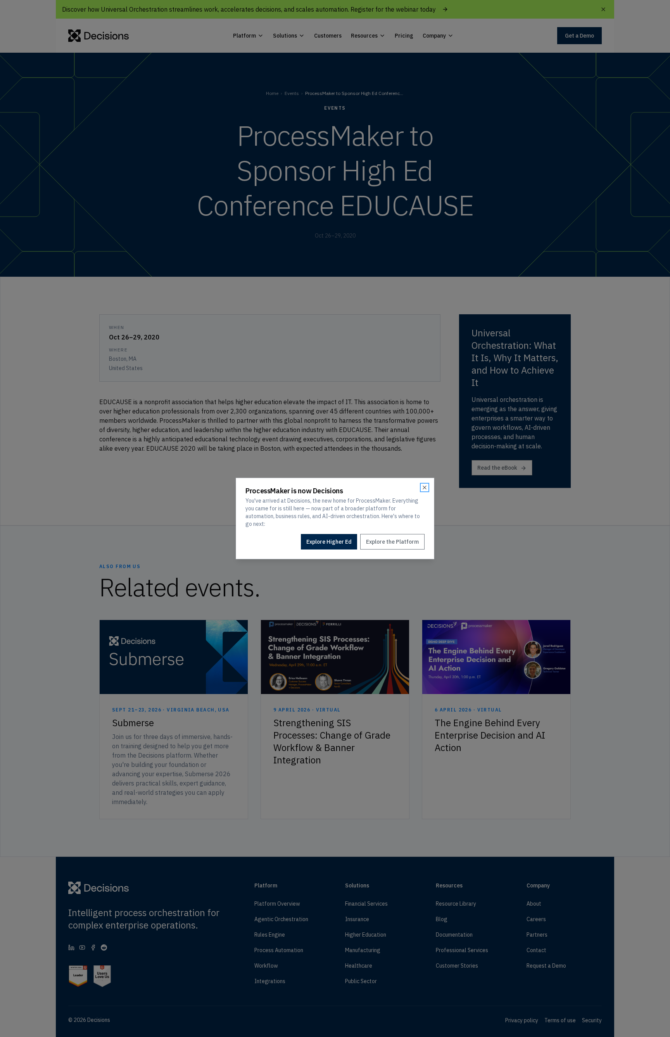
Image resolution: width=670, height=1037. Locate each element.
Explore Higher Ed (329, 541)
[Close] (424, 487)
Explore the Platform (392, 541)
